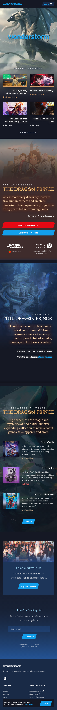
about (5, 691)
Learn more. (28, 704)
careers (6, 694)
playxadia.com (45, 357)
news (5, 697)
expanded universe (36, 697)
